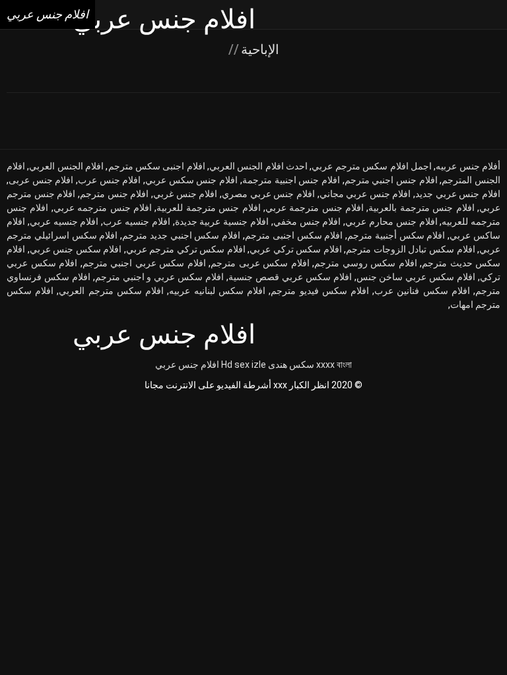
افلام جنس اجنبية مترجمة (291, 180)
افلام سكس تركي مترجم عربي (186, 249)
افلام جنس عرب (109, 180)
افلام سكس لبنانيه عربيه (217, 290)
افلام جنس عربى (41, 180)
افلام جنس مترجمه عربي (102, 207)
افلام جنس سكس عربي (191, 180)
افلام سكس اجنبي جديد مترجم (181, 235)
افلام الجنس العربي (66, 166)
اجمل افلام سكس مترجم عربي (371, 166)
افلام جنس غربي (185, 194)
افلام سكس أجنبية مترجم (396, 235)
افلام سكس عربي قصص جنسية (290, 277)
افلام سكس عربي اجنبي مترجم (144, 263)
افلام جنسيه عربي (64, 221)
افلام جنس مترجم (114, 194)
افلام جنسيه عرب (136, 221)
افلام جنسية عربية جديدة (222, 221)
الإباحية (258, 49)
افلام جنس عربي (187, 364)
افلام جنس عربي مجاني (365, 194)
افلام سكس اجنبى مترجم (294, 235)
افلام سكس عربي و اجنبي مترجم (159, 277)
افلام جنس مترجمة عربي (314, 207)
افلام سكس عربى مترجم (260, 263)
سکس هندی (291, 364)
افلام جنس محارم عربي (391, 221)
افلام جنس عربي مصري (268, 194)
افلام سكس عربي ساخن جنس (416, 277)
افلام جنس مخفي (307, 221)
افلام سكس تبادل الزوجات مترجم (410, 249)
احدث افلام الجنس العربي (258, 166)
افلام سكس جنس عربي (76, 249)
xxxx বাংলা (334, 364)
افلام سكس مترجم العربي (111, 290)
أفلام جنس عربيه (468, 166)
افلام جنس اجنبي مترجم (391, 180)
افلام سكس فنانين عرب (422, 290)
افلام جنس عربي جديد (457, 194)
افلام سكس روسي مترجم (365, 263)
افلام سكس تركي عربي (296, 249)
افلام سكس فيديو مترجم (320, 290)
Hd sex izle (243, 364)
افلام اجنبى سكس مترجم (156, 166)
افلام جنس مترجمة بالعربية (421, 207)
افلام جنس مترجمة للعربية (208, 207)
